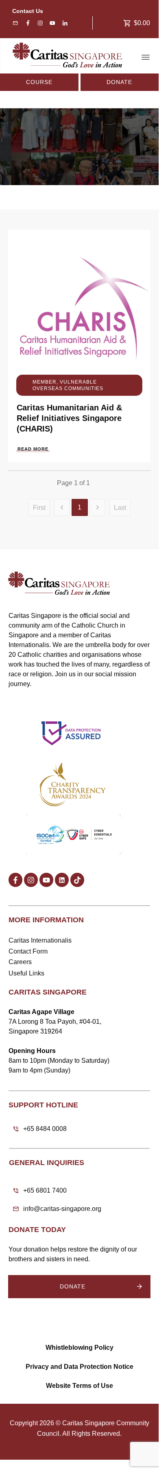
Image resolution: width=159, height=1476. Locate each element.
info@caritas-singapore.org (62, 1208)
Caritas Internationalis (40, 940)
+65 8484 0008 (45, 1128)
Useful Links (26, 973)
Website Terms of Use (79, 1385)
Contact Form (28, 951)
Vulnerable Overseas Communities (68, 385)
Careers (20, 961)
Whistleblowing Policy (79, 1347)
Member (45, 382)
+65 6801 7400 (45, 1190)
